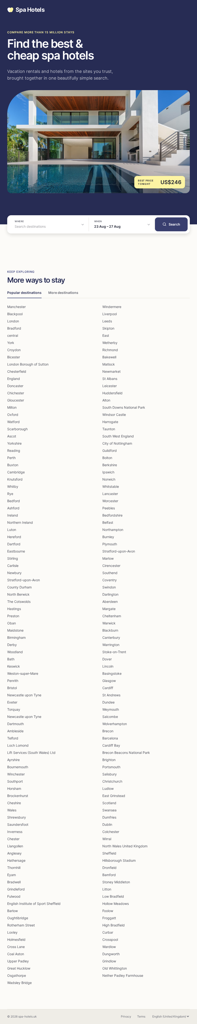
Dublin (107, 824)
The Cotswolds (19, 601)
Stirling (12, 558)
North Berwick (18, 594)
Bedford (13, 501)
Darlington (110, 594)
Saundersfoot (17, 824)
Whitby (12, 486)
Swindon (109, 587)
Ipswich (108, 472)
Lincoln (107, 666)
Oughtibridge (17, 918)
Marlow (108, 558)
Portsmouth (111, 767)
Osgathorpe (16, 975)
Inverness (14, 832)
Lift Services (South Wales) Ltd (31, 753)
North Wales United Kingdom (125, 846)
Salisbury (109, 774)
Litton (106, 889)
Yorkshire (14, 443)
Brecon (107, 731)
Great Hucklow (18, 968)
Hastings (14, 609)
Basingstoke (112, 673)
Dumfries (109, 817)
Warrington (110, 645)
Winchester (16, 774)
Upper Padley (18, 961)
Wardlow (109, 947)
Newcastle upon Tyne (24, 695)
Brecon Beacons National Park (126, 753)
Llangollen (15, 846)
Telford (12, 738)
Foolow (107, 911)
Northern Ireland (20, 522)
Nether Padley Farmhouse (122, 975)
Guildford (109, 450)
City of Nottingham (117, 443)
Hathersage (16, 860)
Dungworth (111, 954)
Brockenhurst (17, 796)
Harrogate (110, 422)
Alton (106, 400)
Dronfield (109, 868)
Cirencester (111, 566)
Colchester (110, 832)
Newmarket (111, 371)
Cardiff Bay (111, 745)
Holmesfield (16, 939)
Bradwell (14, 882)
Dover (107, 659)
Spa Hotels (30, 10)
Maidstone (15, 630)
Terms (141, 1016)
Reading (13, 450)
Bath (10, 659)
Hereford (14, 537)
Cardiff (107, 688)
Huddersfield (112, 393)
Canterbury (111, 637)
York (10, 343)
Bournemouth (17, 767)
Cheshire (14, 803)
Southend (109, 573)
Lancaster (110, 494)
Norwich (108, 479)
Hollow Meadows (115, 904)
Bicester (13, 357)
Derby (12, 645)
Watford (13, 422)
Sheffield (109, 853)
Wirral (106, 839)
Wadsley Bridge (19, 983)
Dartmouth (15, 724)
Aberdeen (110, 601)
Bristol (12, 688)
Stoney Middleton (116, 882)
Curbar (107, 932)
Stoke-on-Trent (114, 652)
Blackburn (110, 630)
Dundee (108, 702)
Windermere (111, 307)
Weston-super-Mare (22, 673)
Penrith (12, 681)
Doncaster (15, 386)
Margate (109, 609)
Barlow (12, 911)
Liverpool (109, 314)
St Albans (109, 379)
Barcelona (110, 738)
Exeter (12, 702)
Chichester (15, 393)
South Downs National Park (123, 407)
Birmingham (16, 637)
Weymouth (110, 709)
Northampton (112, 530)
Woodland (15, 652)
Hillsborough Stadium (119, 860)
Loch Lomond (18, 745)
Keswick (13, 666)
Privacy (126, 1016)
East (105, 335)
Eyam (11, 875)
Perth (11, 458)
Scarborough (17, 429)
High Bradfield (113, 925)
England (13, 379)
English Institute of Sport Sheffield (34, 904)
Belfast (107, 522)
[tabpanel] (98, 644)
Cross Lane (16, 947)
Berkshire (109, 465)
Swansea (109, 810)
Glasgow (109, 681)
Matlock (108, 364)
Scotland (109, 803)
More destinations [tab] (63, 293)
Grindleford (16, 889)
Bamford (109, 875)
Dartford (13, 544)
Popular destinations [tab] (24, 293)
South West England (118, 436)
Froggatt (109, 918)
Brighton (109, 760)
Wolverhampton (114, 724)
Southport (15, 781)
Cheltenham (111, 616)
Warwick (109, 623)
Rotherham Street (21, 925)
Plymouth (109, 544)
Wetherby (109, 343)
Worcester (110, 501)
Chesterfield (16, 371)
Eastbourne (16, 551)
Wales (11, 810)
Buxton (12, 465)
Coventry (109, 580)
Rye (10, 494)
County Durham (19, 587)
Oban (11, 623)
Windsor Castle (114, 415)
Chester (13, 839)
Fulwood (13, 896)
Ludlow (108, 788)
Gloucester (15, 400)
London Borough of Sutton (28, 364)
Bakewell (109, 357)
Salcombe (110, 717)
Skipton (108, 328)
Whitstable (110, 486)
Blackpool (15, 314)
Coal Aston (15, 954)
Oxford (12, 415)
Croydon (14, 350)
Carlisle (12, 566)
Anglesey (14, 853)
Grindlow (109, 961)
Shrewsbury (16, 817)
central (12, 335)
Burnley (108, 537)
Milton (12, 407)
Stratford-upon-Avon (118, 551)
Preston (13, 616)
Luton (11, 530)
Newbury (14, 573)
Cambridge (16, 472)
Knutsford (15, 479)
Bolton (107, 458)
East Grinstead (113, 796)
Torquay (13, 709)
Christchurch (112, 781)
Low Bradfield (113, 896)
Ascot (11, 436)
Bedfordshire (112, 515)
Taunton (108, 429)
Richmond (110, 350)
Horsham (14, 788)
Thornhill (13, 868)
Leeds (107, 321)
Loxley (12, 932)
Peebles (108, 508)
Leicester (109, 386)
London (13, 321)
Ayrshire (13, 760)
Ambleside (15, 731)
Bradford (14, 328)
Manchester (16, 307)
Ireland (12, 515)
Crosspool (110, 939)
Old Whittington (114, 968)
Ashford (13, 508)
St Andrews (111, 695)
